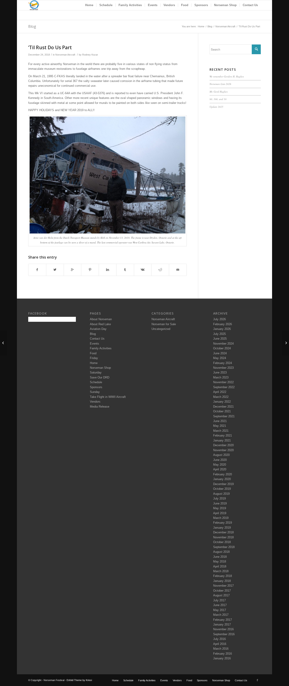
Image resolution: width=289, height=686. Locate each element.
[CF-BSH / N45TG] (3, 343)
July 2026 (219, 319)
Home (201, 26)
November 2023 (223, 367)
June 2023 (220, 372)
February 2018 (222, 576)
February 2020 (222, 474)
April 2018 (219, 566)
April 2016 (219, 644)
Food (93, 353)
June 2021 (220, 421)
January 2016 (222, 658)
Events (94, 343)
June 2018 (220, 556)
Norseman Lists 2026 (220, 84)
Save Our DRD (99, 377)
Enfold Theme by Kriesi (79, 680)
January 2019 (222, 527)
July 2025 (219, 334)
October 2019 (222, 488)
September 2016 (224, 634)
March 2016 (220, 648)
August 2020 (221, 455)
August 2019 (221, 493)
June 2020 (220, 460)
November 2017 (223, 585)
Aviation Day (98, 329)
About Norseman (101, 319)
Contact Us (97, 338)
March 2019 (220, 518)
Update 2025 (216, 106)
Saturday (96, 372)
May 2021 (219, 425)
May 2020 (219, 464)
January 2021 (222, 440)
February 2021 (222, 435)
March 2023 (220, 377)
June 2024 (220, 353)
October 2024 (222, 348)
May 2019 (219, 508)
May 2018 (219, 561)
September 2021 (224, 416)
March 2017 (220, 614)
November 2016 (223, 629)
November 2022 (223, 382)
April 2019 (219, 513)
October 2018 (222, 542)
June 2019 (220, 503)
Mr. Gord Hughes (219, 91)
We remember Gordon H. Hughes (227, 76)
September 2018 (224, 547)
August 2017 (221, 595)
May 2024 (219, 358)
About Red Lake (100, 324)
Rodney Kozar (90, 54)
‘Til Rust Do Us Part (50, 47)
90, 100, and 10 (218, 99)
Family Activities (101, 348)
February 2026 (222, 324)
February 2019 (222, 522)
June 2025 (220, 338)
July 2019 (219, 498)
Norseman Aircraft (225, 26)
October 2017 (222, 590)
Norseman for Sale (163, 324)
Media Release (99, 406)
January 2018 (222, 581)
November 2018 (223, 537)
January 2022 (222, 401)
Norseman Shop (100, 367)
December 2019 (223, 484)
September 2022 (224, 387)
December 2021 (223, 406)
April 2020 (219, 469)
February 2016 (222, 653)
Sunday (95, 392)
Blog (32, 26)
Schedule (96, 382)
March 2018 (220, 571)
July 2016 (219, 639)
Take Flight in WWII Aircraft (108, 397)
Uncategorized (160, 329)
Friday (94, 358)
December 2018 (223, 532)
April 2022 (219, 392)
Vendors (95, 401)
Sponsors (96, 387)
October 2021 (222, 411)
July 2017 (219, 600)
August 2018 (221, 551)
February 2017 (222, 619)
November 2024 (223, 343)
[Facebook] (257, 680)
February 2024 (222, 363)
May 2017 (219, 610)
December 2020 (223, 445)
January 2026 (222, 329)
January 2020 (222, 479)
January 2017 (222, 624)
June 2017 (220, 605)
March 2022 (220, 397)
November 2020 (223, 450)
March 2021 (220, 430)
